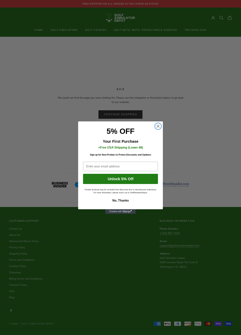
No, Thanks (120, 200)
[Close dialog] (158, 126)
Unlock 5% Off (120, 179)
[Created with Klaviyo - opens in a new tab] (120, 211)
